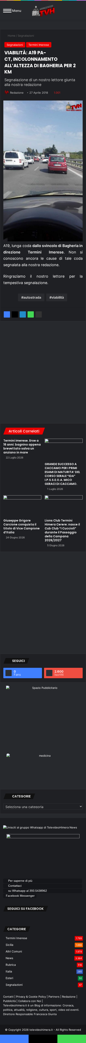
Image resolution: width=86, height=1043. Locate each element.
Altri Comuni (14, 951)
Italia (9, 971)
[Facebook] (7, 314)
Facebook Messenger (20, 895)
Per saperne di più (20, 880)
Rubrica (11, 964)
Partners (53, 996)
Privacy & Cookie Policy (31, 996)
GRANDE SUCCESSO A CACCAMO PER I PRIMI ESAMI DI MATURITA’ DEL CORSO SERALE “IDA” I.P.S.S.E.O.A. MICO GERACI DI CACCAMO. (62, 474)
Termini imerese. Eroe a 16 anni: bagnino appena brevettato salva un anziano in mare (22, 446)
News (9, 958)
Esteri (9, 978)
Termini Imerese (38, 44)
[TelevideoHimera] (43, 10)
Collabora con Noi (29, 1001)
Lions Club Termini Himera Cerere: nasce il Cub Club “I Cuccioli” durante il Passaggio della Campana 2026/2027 (62, 530)
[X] (15, 314)
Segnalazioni (26, 35)
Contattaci (14, 885)
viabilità (58, 297)
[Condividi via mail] (38, 314)
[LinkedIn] (23, 314)
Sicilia (9, 944)
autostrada (32, 297)
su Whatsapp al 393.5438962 (28, 890)
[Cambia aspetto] (81, 12)
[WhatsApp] (31, 314)
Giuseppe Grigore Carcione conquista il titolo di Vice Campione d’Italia (21, 526)
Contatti (8, 996)
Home (11, 35)
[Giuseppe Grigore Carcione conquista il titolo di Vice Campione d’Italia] (22, 506)
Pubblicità (9, 1001)
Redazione (17, 92)
